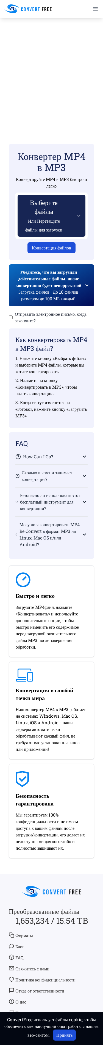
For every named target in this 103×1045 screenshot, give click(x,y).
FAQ (19, 957)
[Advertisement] (51, 73)
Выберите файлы (43, 215)
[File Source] (77, 216)
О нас (20, 1002)
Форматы (24, 935)
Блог (19, 946)
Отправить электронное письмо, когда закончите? (51, 317)
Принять (64, 1035)
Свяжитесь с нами (32, 969)
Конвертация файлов (51, 248)
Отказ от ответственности (39, 991)
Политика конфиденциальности (45, 980)
